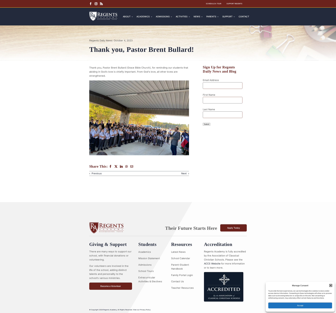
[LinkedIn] (121, 166)
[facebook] (90, 3)
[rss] (101, 3)
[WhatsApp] (126, 166)
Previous (97, 173)
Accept (300, 305)
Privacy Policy (145, 310)
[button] (330, 285)
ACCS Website (212, 263)
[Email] (131, 166)
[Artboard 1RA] (103, 12)
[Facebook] (110, 166)
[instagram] (96, 3)
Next (184, 173)
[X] (116, 166)
